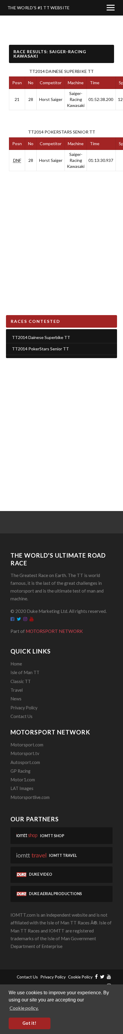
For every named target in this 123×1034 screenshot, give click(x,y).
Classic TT (20, 681)
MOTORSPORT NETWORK (54, 631)
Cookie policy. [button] (24, 1008)
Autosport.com (25, 762)
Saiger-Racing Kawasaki (75, 99)
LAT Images (21, 788)
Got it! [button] (29, 1023)
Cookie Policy (80, 976)
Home (16, 663)
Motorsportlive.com (30, 797)
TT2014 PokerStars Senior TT (61, 131)
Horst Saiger (50, 99)
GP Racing (20, 771)
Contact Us (21, 716)
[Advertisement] (61, 427)
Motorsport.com (26, 744)
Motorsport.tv (24, 753)
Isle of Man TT (24, 672)
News (15, 698)
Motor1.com (22, 779)
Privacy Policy (23, 707)
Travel (16, 690)
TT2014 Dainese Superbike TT (61, 71)
